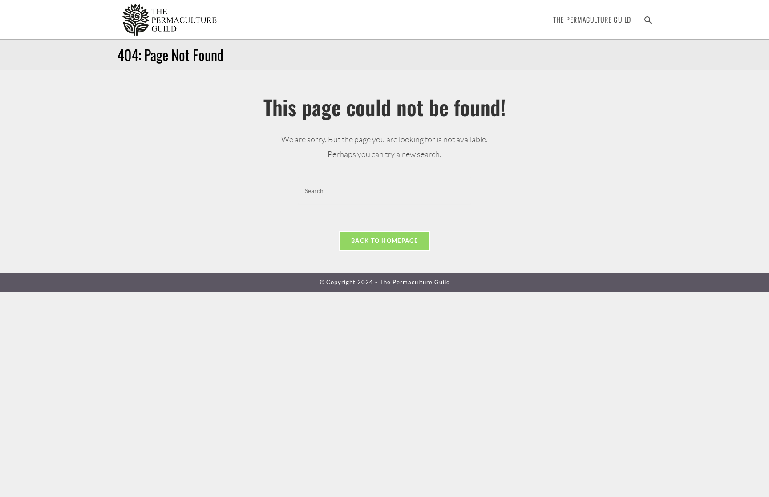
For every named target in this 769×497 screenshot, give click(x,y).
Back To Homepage (384, 240)
